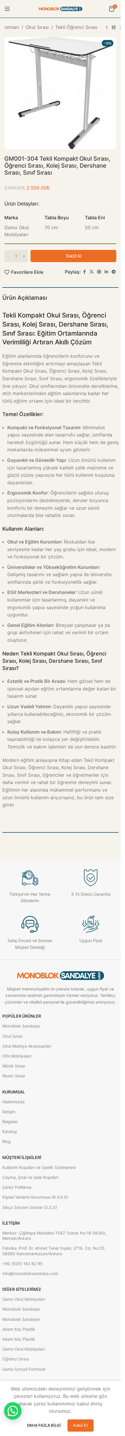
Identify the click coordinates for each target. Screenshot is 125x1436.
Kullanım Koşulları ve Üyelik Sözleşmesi (39, 1167)
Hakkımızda (13, 1101)
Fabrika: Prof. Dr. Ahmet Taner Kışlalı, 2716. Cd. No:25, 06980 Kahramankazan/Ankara (54, 1251)
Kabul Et (80, 1425)
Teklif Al (73, 256)
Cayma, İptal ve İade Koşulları (30, 1177)
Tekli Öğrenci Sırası (76, 27)
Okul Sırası (37, 27)
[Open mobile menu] (7, 9)
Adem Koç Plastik (18, 1329)
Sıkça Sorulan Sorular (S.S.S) (29, 1207)
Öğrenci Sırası (15, 1358)
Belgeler (10, 1121)
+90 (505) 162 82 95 (22, 1263)
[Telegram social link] (113, 272)
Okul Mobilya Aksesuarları (26, 1046)
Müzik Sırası (13, 1065)
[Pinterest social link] (99, 272)
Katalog (9, 1131)
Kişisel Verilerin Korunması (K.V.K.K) (35, 1197)
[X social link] (91, 272)
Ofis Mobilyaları (16, 1055)
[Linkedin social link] (106, 272)
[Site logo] (60, 8)
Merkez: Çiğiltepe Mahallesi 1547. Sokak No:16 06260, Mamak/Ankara (54, 1235)
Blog (6, 1141)
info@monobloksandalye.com (30, 1273)
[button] (13, 1411)
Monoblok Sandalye (21, 1025)
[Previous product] (106, 27)
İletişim (8, 1111)
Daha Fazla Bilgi (44, 1425)
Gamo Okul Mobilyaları (23, 1299)
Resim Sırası (13, 1075)
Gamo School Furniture (23, 1369)
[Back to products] (113, 27)
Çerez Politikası (16, 1187)
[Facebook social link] (84, 272)
